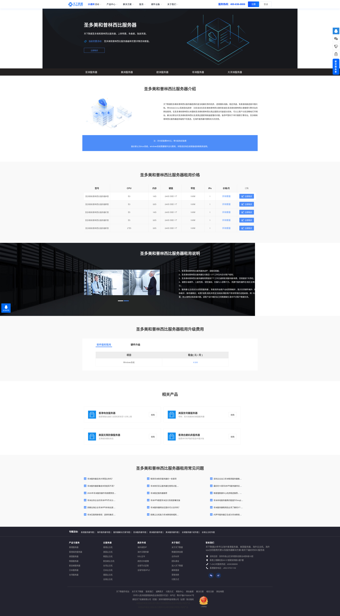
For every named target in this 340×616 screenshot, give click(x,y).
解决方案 (127, 4)
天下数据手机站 (122, 591)
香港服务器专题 (88, 531)
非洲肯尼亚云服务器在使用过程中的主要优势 (169, 485)
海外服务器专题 (104, 531)
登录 (266, 4)
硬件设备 (155, 4)
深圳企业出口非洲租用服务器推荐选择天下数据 (233, 478)
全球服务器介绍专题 (191, 531)
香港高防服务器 (75, 551)
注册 (253, 4)
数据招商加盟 (177, 551)
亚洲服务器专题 (140, 531)
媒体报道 (175, 570)
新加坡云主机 (108, 561)
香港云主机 (107, 547)
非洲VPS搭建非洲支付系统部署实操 (165, 500)
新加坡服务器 (74, 565)
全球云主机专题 (208, 531)
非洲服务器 (198, 72)
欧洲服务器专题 (156, 531)
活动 (93, 4)
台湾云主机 (107, 565)
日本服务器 (73, 570)
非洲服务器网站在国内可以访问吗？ (165, 507)
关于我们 (171, 4)
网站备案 (190, 591)
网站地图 (220, 591)
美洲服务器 (127, 72)
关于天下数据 (177, 547)
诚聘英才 (159, 591)
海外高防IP (142, 547)
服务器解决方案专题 (122, 531)
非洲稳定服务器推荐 (158, 493)
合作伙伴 (175, 556)
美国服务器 (73, 556)
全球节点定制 (143, 565)
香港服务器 (73, 547)
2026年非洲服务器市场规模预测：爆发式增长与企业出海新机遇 (113, 493)
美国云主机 (107, 551)
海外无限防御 (143, 551)
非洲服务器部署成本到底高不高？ (101, 485)
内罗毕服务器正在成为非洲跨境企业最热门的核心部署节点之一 (240, 514)
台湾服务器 (73, 574)
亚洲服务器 (91, 72)
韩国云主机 (107, 556)
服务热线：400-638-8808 (231, 4)
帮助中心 (179, 591)
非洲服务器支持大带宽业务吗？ (100, 478)
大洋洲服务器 (235, 72)
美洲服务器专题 (173, 531)
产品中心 (111, 4)
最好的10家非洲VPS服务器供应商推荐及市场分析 (234, 485)
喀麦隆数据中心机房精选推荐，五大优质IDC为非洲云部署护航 (239, 493)
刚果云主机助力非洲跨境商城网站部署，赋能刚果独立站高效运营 (177, 514)
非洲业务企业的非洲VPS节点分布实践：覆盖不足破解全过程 (112, 500)
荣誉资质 (175, 574)
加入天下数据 (177, 565)
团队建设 (175, 561)
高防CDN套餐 (143, 561)
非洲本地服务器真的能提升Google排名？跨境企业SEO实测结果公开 (242, 500)
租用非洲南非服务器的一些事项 (163, 478)
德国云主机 (107, 574)
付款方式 (175, 579)
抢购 (153, 414)
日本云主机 (107, 570)
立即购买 (94, 50)
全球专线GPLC (143, 570)
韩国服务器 (73, 561)
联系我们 (149, 591)
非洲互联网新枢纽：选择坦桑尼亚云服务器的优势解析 (109, 514)
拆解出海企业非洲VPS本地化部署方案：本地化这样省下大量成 (113, 507)
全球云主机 (107, 579)
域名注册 (210, 591)
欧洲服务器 (162, 72)
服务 (141, 4)
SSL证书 (141, 556)
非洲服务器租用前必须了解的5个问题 (229, 507)
